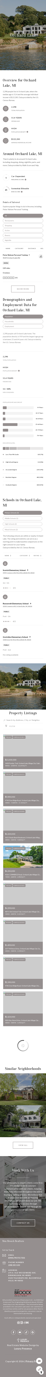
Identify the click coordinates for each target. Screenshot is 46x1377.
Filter (12, 726)
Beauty (15, 235)
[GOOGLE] (32, 1332)
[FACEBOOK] (13, 1332)
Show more (23, 289)
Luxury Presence (23, 1348)
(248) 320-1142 (14, 1265)
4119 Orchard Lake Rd (11, 258)
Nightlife (15, 240)
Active (15, 230)
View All (23, 1145)
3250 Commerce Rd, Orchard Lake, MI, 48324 (17, 606)
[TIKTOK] (26, 1332)
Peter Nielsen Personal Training (15, 255)
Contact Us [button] (23, 1223)
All (15, 216)
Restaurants (15, 221)
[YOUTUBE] (19, 1332)
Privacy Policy (33, 1361)
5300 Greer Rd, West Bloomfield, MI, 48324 (17, 640)
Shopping (15, 225)
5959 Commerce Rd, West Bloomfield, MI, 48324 (18, 573)
